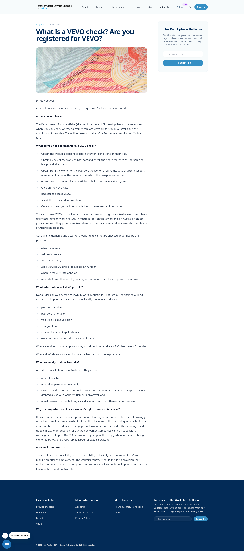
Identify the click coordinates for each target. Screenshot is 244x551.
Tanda (118, 512)
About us (80, 506)
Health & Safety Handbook (129, 506)
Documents (117, 7)
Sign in (201, 7)
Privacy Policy (82, 518)
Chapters (100, 7)
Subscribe (164, 7)
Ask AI (180, 7)
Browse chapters (45, 506)
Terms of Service (84, 512)
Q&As (150, 7)
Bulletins (135, 7)
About (85, 7)
